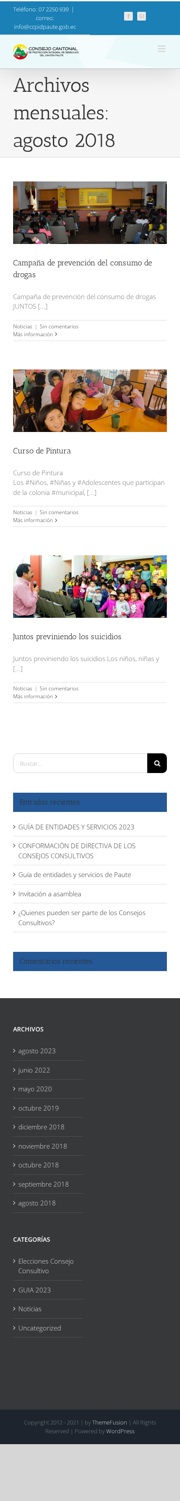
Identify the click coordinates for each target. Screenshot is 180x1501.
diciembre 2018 (41, 1126)
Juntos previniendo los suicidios (89, 580)
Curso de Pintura (89, 393)
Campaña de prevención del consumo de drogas (89, 205)
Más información (33, 334)
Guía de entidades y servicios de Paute (74, 874)
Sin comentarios (59, 326)
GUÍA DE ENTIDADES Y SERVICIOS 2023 (76, 826)
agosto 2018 (37, 1202)
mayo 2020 (35, 1088)
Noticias (22, 326)
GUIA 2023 (34, 1289)
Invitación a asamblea (49, 893)
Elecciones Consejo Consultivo (46, 1266)
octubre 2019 (38, 1108)
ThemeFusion (109, 1422)
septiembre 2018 (43, 1184)
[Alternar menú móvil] (162, 48)
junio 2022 (34, 1070)
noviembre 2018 (42, 1146)
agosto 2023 (37, 1050)
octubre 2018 (38, 1164)
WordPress (120, 1431)
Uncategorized (39, 1327)
